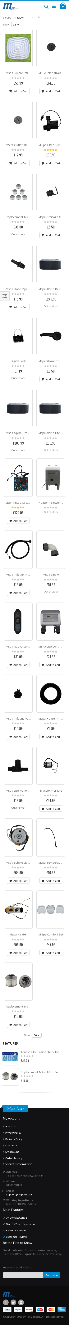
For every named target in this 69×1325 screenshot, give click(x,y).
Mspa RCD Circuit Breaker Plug (26, 646)
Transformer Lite (50, 790)
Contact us (11, 1145)
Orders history (13, 1158)
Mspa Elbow (51, 574)
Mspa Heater (18, 934)
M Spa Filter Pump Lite (53, 145)
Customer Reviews (17, 1236)
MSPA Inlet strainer (51, 73)
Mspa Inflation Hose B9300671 (26, 574)
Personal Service (16, 1230)
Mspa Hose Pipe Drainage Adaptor (29, 289)
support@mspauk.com (19, 1194)
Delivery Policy (13, 1139)
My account (12, 1152)
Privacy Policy (13, 1132)
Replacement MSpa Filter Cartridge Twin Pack (41, 1072)
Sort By (7, 17)
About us (10, 1126)
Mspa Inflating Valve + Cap (23, 718)
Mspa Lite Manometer (20, 790)
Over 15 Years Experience (21, 1224)
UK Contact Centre (16, 1217)
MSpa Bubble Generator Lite (24, 862)
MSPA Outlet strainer (20, 145)
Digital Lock (18, 361)
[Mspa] (11, 6)
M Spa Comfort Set (50, 934)
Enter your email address (17, 1267)
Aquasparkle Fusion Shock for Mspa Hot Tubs (41, 1052)
